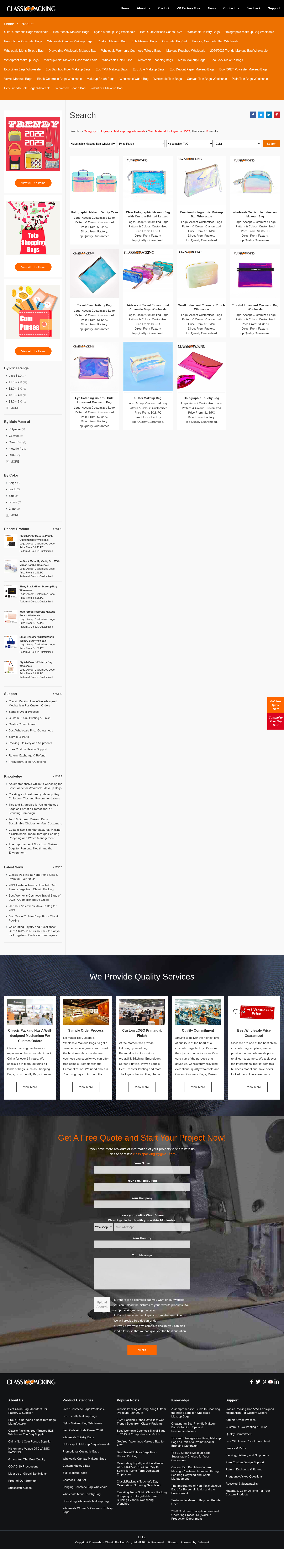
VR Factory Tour (188, 8)
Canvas (16, 435)
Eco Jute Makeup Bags (149, 69)
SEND (142, 1350)
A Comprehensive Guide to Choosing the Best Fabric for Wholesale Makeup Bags (195, 1412)
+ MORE (57, 529)
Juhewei (203, 1542)
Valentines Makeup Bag (106, 88)
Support (274, 8)
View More (30, 1087)
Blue (14, 495)
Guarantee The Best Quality (26, 1459)
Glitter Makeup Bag (148, 398)
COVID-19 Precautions (23, 1466)
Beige (14, 482)
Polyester (17, 429)
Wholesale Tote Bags (167, 78)
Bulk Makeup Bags (144, 41)
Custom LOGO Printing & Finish (30, 718)
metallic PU (18, 448)
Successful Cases (20, 1487)
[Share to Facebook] (253, 115)
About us (143, 8)
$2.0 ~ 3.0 (17, 388)
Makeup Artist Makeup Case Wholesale (70, 60)
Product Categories (78, 1400)
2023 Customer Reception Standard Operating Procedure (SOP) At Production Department (195, 1514)
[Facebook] (252, 1381)
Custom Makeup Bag (112, 41)
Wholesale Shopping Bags (155, 60)
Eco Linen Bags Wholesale (22, 69)
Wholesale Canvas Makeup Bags (70, 41)
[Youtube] (270, 1381)
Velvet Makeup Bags (18, 78)
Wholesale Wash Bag (134, 78)
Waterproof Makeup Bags (21, 60)
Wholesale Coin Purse (117, 60)
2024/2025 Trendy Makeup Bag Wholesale (239, 50)
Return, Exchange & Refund (27, 755)
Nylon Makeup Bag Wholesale (114, 32)
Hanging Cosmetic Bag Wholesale (215, 41)
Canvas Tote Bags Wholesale (207, 78)
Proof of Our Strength (22, 1480)
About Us (15, 1400)
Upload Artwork (101, 1304)
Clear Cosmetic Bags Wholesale (26, 32)
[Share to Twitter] (261, 115)
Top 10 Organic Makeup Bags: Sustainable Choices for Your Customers (191, 1456)
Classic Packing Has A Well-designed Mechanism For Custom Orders (30, 1036)
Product (163, 8)
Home (125, 8)
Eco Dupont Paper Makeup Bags (192, 69)
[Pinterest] (264, 1381)
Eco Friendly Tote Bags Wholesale (27, 88)
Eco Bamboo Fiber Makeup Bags (68, 69)
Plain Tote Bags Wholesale (250, 78)
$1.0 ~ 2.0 (18, 382)
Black (14, 489)
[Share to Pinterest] (277, 115)
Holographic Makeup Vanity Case (94, 212)
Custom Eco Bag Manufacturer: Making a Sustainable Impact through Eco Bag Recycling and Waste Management (35, 834)
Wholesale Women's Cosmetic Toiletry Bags (131, 50)
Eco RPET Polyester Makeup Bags (243, 69)
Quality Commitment (22, 724)
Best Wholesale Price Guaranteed (31, 730)
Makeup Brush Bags (101, 78)
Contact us (231, 8)
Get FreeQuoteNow (275, 705)
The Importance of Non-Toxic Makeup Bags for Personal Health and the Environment (33, 848)
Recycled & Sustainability (242, 1483)
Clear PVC (17, 442)
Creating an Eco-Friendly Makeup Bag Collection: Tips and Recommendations (193, 1427)
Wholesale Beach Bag (70, 88)
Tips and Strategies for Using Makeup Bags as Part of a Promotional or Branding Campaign (33, 809)
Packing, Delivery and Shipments (30, 743)
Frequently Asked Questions (27, 761)
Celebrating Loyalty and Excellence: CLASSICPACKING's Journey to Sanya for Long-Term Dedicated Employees (34, 931)
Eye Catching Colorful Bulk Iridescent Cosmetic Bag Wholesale (94, 402)
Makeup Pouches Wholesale (185, 50)
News (212, 8)
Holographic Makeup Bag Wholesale (249, 32)
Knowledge (180, 1400)
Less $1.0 (17, 375)
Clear (14, 508)
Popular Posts (128, 1400)
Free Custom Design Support (28, 749)
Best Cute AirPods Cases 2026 (161, 32)
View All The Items (33, 182)
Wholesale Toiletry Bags (203, 32)
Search (271, 143)
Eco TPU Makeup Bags (112, 69)
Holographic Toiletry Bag (201, 398)
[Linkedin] (277, 1381)
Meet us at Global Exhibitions (27, 1473)
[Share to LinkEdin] (269, 115)
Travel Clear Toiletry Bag (94, 305)
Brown (15, 502)
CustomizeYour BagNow (276, 721)
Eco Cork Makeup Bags (226, 60)
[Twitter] (258, 1381)
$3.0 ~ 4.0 (17, 395)
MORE (14, 408)
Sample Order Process (24, 711)
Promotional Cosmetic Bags (23, 41)
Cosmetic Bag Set (174, 41)
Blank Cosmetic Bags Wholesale (59, 78)
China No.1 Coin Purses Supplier (30, 1441)
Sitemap (172, 1542)
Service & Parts (19, 736)
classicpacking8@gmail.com (154, 1154)
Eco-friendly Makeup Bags (71, 32)
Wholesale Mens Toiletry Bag (23, 50)
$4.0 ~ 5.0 (17, 401)
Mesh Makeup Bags (191, 60)
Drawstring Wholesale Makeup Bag (72, 50)
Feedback (254, 8)
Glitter (15, 455)
